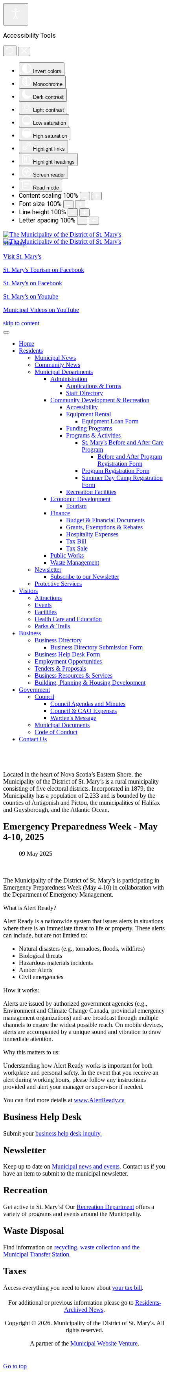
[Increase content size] (97, 196)
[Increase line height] (84, 212)
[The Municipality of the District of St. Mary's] (62, 238)
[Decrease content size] (85, 196)
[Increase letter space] (94, 221)
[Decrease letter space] (82, 221)
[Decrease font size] (68, 204)
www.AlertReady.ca (99, 1100)
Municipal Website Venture (104, 1343)
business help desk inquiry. (68, 1133)
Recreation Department (105, 1206)
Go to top (15, 1366)
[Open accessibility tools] (15, 14)
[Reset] (10, 51)
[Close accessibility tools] (24, 51)
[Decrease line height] (73, 212)
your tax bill (127, 1287)
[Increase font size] (80, 204)
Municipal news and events (85, 1166)
